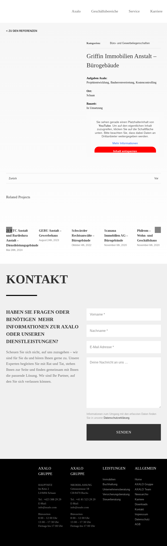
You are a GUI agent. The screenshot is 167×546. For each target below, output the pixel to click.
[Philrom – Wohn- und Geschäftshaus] (149, 209)
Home (138, 479)
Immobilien (109, 479)
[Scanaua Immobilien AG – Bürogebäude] (116, 209)
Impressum (141, 514)
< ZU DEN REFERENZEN (21, 30)
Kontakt (139, 509)
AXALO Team (143, 489)
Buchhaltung (110, 484)
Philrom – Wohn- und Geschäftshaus (147, 235)
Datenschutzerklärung (116, 417)
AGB (138, 524)
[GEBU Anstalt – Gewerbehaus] (51, 209)
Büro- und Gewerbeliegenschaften (130, 43)
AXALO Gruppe (144, 484)
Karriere (139, 499)
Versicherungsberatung (116, 494)
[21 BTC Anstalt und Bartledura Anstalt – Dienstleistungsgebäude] (18, 209)
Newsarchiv (141, 494)
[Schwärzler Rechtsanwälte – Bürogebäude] (84, 209)
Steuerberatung (112, 499)
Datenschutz (142, 519)
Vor (156, 178)
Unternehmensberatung (116, 489)
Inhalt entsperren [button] (125, 151)
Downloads (141, 504)
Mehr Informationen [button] (125, 143)
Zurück (13, 178)
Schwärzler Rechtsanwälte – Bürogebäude (83, 235)
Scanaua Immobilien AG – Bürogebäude (116, 235)
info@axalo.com (47, 507)
